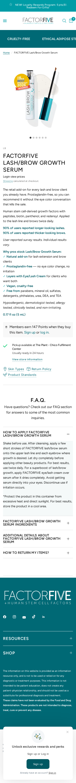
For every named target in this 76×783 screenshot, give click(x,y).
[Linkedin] (46, 616)
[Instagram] (17, 616)
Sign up (29, 332)
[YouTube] (26, 617)
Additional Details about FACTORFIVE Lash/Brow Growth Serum (32, 538)
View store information (27, 359)
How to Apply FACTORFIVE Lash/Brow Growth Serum (27, 433)
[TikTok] (36, 616)
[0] (70, 21)
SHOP (9, 653)
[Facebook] (7, 616)
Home (6, 52)
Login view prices (14, 176)
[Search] (64, 21)
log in (44, 332)
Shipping (8, 181)
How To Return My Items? (26, 553)
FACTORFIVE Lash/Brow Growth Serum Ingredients (32, 522)
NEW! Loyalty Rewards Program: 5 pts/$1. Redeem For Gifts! (41, 6)
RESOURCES (16, 638)
